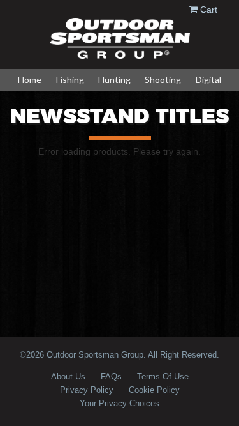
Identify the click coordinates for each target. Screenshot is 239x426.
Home (29, 79)
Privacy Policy (86, 390)
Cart (209, 9)
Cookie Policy (154, 390)
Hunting (114, 79)
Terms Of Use (163, 376)
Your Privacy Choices (119, 403)
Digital (208, 79)
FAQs (111, 376)
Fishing (70, 79)
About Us (68, 376)
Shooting (163, 79)
